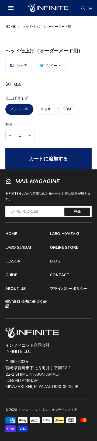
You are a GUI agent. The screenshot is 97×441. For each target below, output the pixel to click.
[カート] (90, 8)
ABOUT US (15, 288)
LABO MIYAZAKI (64, 233)
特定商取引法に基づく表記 (26, 304)
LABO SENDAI (18, 247)
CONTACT (60, 275)
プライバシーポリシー (69, 288)
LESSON (12, 261)
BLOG (55, 261)
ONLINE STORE (64, 247)
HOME (10, 26)
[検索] (83, 8)
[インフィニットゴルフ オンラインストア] (32, 332)
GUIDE (11, 275)
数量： (11, 124)
